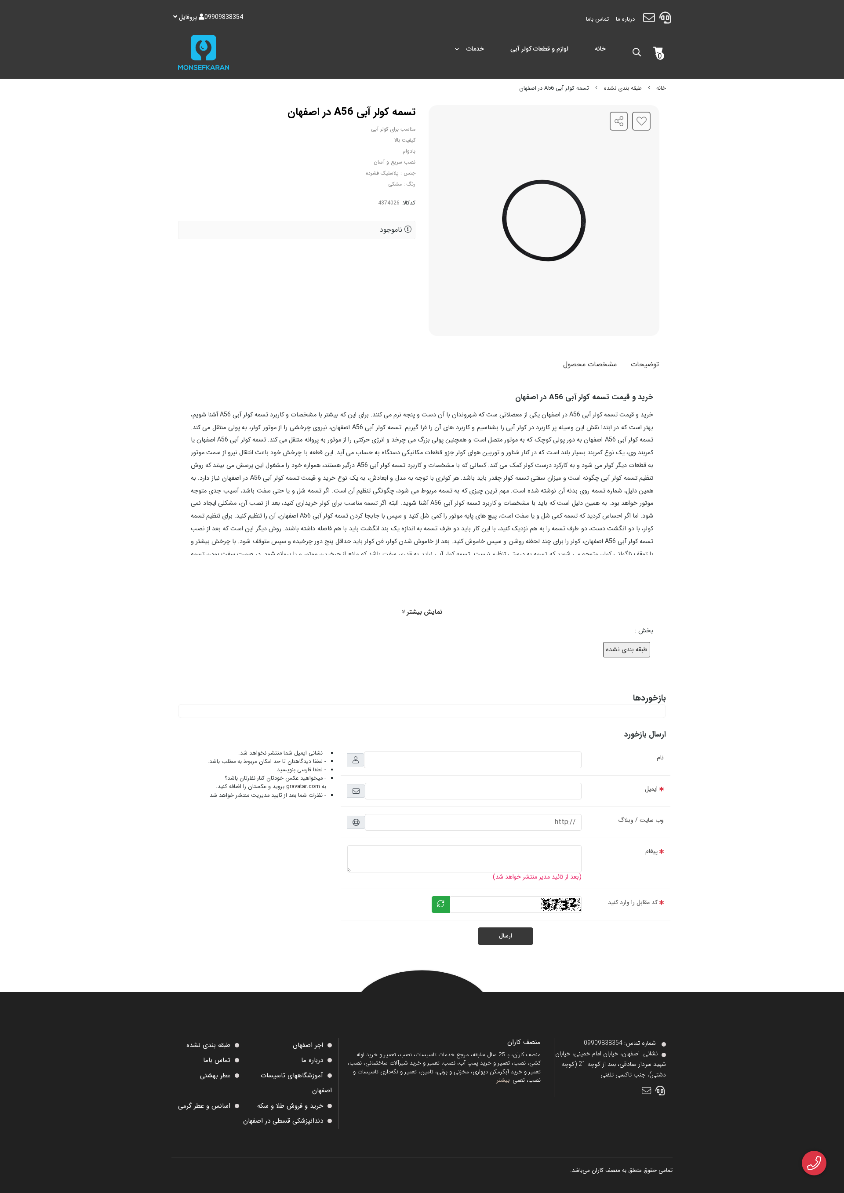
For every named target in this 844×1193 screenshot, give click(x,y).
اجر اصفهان (308, 1045)
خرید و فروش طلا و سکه (290, 1106)
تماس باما (597, 19)
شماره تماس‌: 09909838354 (620, 1043)
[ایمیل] (648, 19)
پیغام (651, 851)
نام (660, 757)
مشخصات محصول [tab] (590, 364)
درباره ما (625, 19)
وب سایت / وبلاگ (641, 820)
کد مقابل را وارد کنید (633, 902)
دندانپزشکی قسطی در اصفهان (283, 1121)
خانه (600, 49)
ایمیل (651, 789)
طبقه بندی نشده (623, 88)
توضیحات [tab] (645, 364)
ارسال (505, 936)
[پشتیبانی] (665, 19)
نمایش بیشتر (423, 612)
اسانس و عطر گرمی (204, 1106)
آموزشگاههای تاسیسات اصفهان (296, 1083)
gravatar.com (303, 786)
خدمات (475, 49)
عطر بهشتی (215, 1075)
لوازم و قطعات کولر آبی (539, 49)
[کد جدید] (441, 904)
